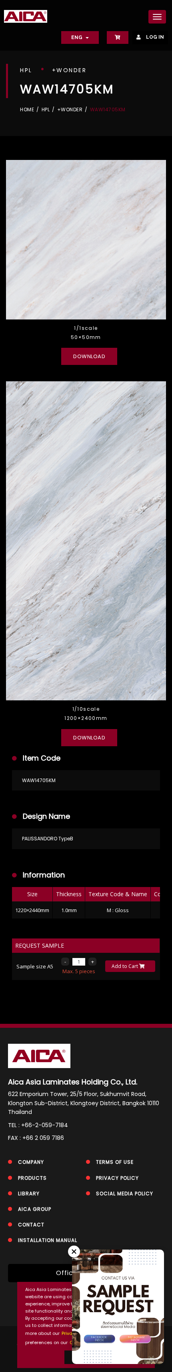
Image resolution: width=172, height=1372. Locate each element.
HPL (46, 109)
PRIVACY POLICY (117, 1178)
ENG (77, 37)
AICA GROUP (34, 1209)
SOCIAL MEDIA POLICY (124, 1193)
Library (29, 1193)
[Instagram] (135, 1338)
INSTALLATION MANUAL (47, 1240)
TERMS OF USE (115, 1162)
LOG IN (154, 37)
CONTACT (31, 1224)
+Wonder (70, 109)
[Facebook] (100, 1338)
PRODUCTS (32, 1178)
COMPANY (31, 1162)
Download (89, 356)
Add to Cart (125, 966)
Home (27, 109)
